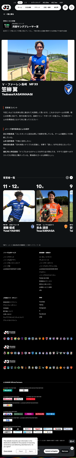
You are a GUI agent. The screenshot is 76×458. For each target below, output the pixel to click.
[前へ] (67, 177)
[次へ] (71, 177)
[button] (65, 7)
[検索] (71, 7)
